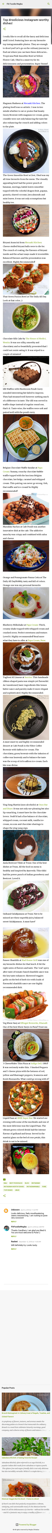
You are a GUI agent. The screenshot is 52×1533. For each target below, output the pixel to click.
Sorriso (28, 677)
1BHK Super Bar (24, 1118)
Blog (27, 1183)
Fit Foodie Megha (14, 4)
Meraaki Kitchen (33, 242)
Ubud (17, 1190)
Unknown (15, 1210)
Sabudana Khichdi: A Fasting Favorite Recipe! (19, 1458)
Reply (13, 1222)
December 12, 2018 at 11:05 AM (30, 1241)
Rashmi (14, 1241)
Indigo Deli (36, 1063)
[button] (4, 29)
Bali (5, 1183)
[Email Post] (4, 1180)
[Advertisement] (26, 1320)
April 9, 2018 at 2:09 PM (35, 1227)
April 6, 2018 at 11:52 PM (29, 1210)
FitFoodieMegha (18, 1227)
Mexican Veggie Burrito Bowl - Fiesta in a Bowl (20, 1499)
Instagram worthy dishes (14, 1186)
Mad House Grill (30, 960)
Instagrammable (33, 1186)
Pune (44, 1186)
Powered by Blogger (27, 1525)
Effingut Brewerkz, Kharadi (33, 1023)
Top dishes (8, 1190)
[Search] (48, 4)
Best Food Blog (16, 1183)
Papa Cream (32, 625)
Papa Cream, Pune (36, 640)
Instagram (36, 1183)
